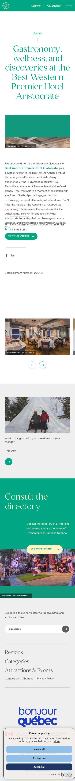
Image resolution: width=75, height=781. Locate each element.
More (57, 741)
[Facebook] (6, 255)
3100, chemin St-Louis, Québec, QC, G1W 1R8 (37, 224)
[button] (42, 365)
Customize (39, 758)
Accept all (39, 767)
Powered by (54, 774)
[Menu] (69, 5)
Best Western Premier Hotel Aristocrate (31, 168)
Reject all (39, 749)
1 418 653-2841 (19, 230)
